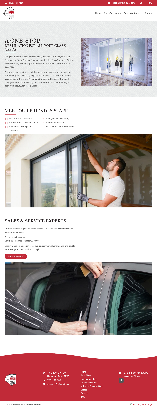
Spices (84, 390)
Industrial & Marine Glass (92, 386)
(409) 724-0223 (16, 3)
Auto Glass (86, 375)
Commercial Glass (89, 383)
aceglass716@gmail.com (124, 3)
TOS (83, 397)
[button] (121, 380)
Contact (84, 393)
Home (83, 372)
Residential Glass (89, 379)
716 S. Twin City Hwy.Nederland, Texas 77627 (58, 375)
